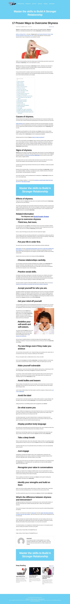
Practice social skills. (21, 92)
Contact (40, 597)
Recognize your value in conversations (25, 109)
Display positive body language (23, 105)
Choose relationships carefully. (22, 90)
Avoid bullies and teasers (22, 101)
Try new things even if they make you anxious (24, 98)
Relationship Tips (21, 3)
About (29, 597)
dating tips (45, 3)
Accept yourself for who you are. (23, 93)
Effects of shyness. (20, 84)
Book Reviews (51, 3)
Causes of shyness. (20, 81)
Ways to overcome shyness (22, 86)
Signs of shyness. (20, 82)
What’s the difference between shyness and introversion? (25, 112)
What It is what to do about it (38, 137)
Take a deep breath (21, 106)
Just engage (20, 107)
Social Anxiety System (41, 216)
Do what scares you (21, 103)
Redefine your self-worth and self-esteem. (25, 96)
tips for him (40, 3)
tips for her (34, 3)
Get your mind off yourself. (22, 94)
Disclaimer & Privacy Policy (35, 597)
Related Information (20, 85)
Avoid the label (20, 102)
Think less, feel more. (21, 88)
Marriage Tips (28, 3)
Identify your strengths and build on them (25, 110)
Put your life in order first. (21, 89)
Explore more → (51, 565)
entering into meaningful (32, 155)
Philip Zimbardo (19, 123)
